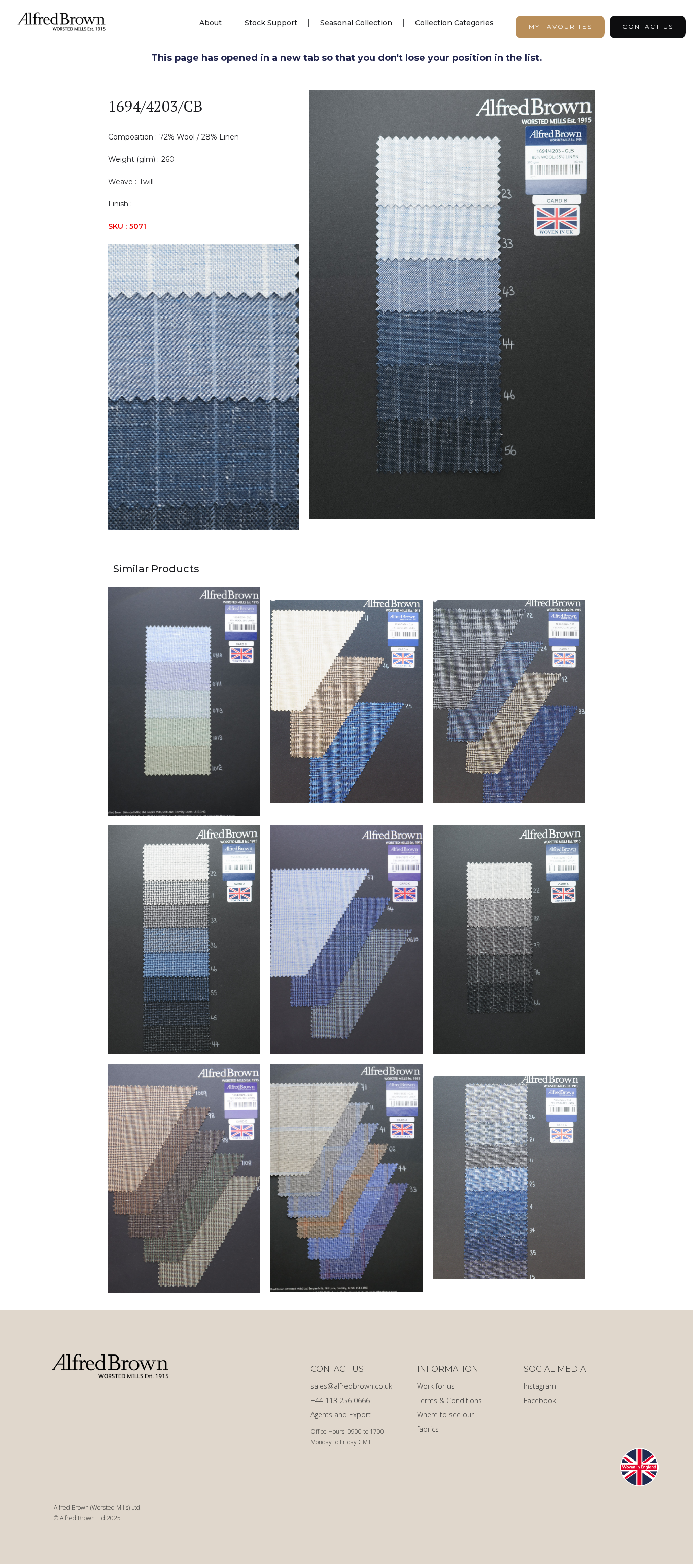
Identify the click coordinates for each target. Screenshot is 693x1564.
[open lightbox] (452, 310)
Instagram (540, 1386)
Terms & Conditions (449, 1400)
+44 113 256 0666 (340, 1400)
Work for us (436, 1386)
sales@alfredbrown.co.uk (351, 1386)
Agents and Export (340, 1414)
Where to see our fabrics (445, 1422)
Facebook (540, 1400)
